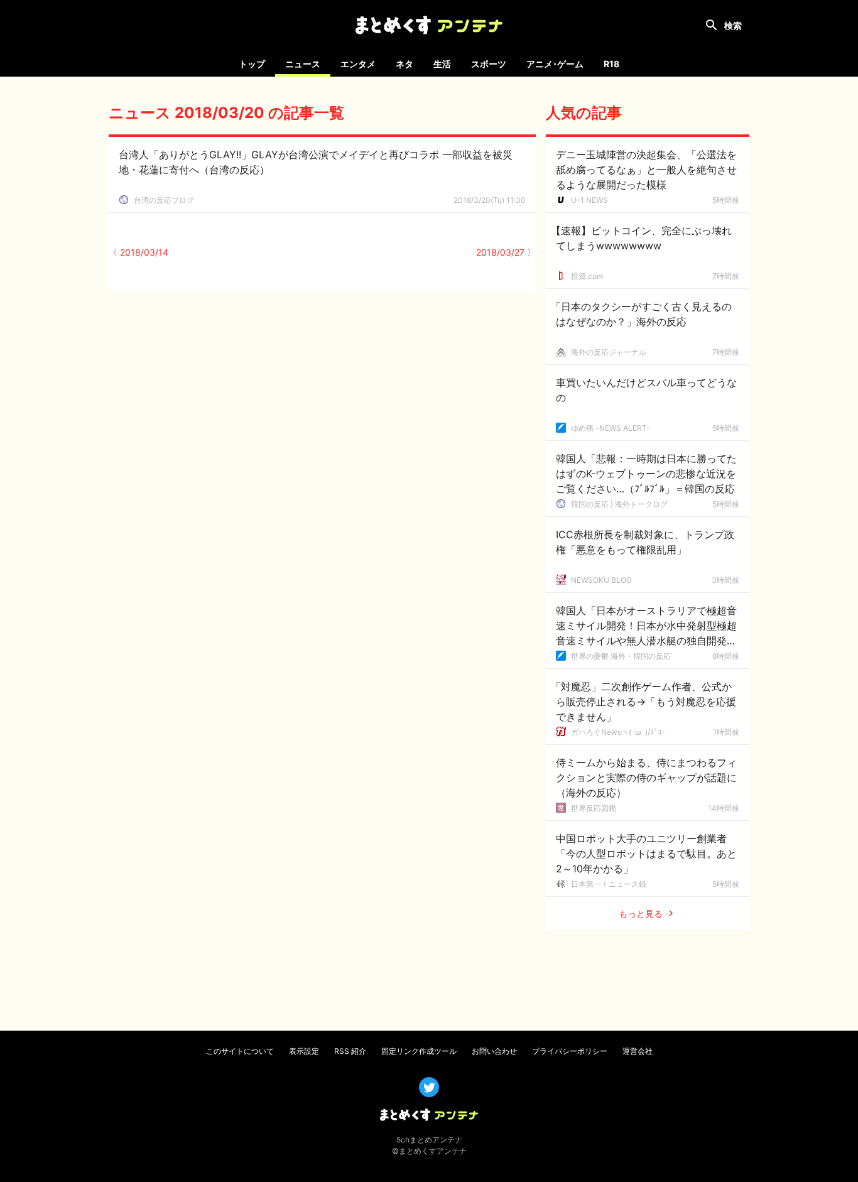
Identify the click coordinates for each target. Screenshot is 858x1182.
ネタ (404, 63)
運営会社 (637, 1051)
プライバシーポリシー (569, 1051)
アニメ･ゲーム (555, 63)
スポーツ (488, 63)
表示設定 (304, 1051)
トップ (252, 63)
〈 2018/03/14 (138, 252)
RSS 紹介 (350, 1051)
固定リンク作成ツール (419, 1051)
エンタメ (358, 63)
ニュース (302, 63)
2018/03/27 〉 (506, 252)
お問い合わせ (494, 1051)
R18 (611, 63)
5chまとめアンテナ (429, 1139)
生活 (442, 63)
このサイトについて (240, 1051)
